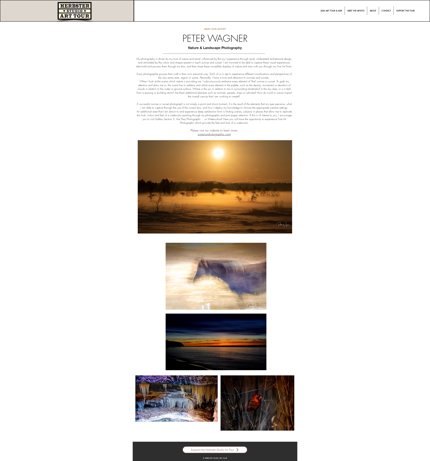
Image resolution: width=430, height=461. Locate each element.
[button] (356, 11)
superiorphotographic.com (214, 134)
